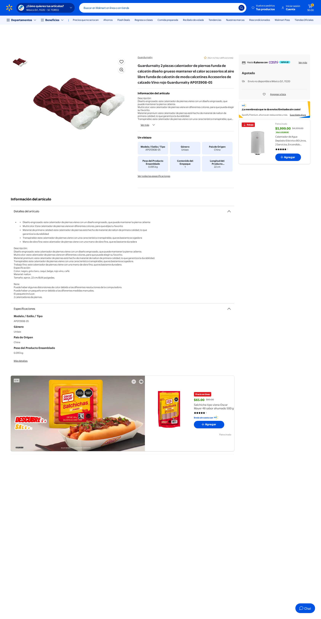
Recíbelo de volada (193, 19)
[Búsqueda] (241, 8)
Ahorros (108, 19)
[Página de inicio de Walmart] (9, 8)
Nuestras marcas (235, 19)
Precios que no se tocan (86, 19)
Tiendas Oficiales (304, 19)
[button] (263, 8)
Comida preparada (168, 19)
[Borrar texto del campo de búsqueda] (232, 8)
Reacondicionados (259, 19)
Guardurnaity (145, 57)
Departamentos (21, 20)
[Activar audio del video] (141, 382)
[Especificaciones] (229, 309)
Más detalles (20, 360)
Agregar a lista (278, 94)
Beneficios (52, 20)
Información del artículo (31, 199)
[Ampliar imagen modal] (121, 69)
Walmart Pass (282, 19)
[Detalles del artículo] (229, 211)
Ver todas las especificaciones (154, 176)
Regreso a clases (144, 19)
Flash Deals (123, 19)
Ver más (145, 124)
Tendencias (215, 19)
